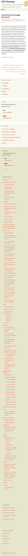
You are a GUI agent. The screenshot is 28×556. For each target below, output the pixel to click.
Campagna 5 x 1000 (9, 184)
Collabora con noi (7, 480)
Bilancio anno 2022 (10, 402)
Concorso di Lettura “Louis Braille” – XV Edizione (9, 360)
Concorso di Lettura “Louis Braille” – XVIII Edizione (9, 329)
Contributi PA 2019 (10, 382)
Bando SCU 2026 (8, 233)
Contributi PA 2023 (10, 392)
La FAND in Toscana (8, 140)
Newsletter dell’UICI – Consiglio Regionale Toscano (10, 413)
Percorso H (13, 20)
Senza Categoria (16, 19)
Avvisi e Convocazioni (8, 418)
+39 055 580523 (7, 112)
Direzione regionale (9, 420)
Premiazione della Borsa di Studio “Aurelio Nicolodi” (10, 335)
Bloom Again (6, 425)
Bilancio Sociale (8, 375)
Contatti (5, 482)
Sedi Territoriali (8, 222)
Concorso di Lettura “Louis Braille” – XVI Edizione (9, 366)
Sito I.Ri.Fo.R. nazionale (10, 132)
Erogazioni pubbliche (9, 377)
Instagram (6, 88)
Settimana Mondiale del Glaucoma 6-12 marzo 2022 (9, 341)
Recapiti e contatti (9, 309)
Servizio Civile (6, 230)
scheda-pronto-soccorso (7, 57)
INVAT (4, 143)
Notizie (5, 409)
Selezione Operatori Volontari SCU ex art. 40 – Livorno (10, 237)
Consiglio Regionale (9, 422)
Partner (8, 442)
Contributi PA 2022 (10, 389)
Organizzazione (8, 219)
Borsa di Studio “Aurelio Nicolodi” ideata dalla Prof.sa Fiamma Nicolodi (9, 226)
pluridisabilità (19, 20)
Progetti (5, 436)
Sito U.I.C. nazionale (9, 129)
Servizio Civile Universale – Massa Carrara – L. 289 (10, 264)
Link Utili (5, 485)
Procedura (8, 453)
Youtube (5, 94)
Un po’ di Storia (8, 217)
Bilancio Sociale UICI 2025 (9, 407)
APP (5, 433)
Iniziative (6, 322)
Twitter (5, 86)
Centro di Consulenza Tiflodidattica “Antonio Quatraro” (10, 208)
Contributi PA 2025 (10, 397)
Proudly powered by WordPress (8, 553)
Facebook (6, 83)
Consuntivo (8, 316)
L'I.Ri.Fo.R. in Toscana (9, 135)
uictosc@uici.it (7, 118)
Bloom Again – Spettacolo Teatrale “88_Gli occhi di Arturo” (10, 429)
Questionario (9, 444)
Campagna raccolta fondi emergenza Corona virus (9, 193)
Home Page (6, 179)
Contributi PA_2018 (10, 379)
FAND (4, 304)
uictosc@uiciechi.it (9, 165)
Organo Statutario (9, 306)
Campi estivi (6, 462)
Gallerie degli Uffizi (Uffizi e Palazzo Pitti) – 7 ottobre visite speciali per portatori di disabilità (14, 71)
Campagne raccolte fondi (9, 182)
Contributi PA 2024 (10, 394)
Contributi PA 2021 (10, 387)
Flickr (4, 91)
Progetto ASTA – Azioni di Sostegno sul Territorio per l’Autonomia (10, 457)
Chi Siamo (5, 202)
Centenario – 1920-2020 (10, 204)
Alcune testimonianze (10, 273)
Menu (2, 9)
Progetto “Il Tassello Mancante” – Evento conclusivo (11, 448)
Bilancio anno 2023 (10, 404)
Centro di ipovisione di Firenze (12, 137)
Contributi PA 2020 (10, 384)
